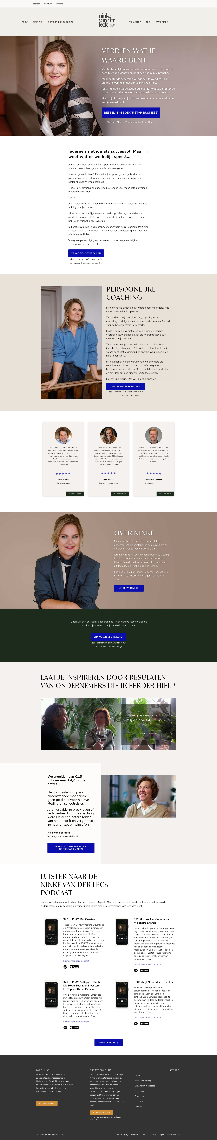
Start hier (38, 22)
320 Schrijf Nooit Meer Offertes (153, 982)
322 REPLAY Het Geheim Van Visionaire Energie (152, 921)
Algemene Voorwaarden (169, 1134)
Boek (148, 22)
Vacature (48, 3)
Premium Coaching (143, 1080)
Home (24, 22)
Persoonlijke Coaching (60, 22)
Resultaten (135, 22)
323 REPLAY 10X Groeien (79, 919)
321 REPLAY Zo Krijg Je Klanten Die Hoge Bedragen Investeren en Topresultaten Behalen (82, 985)
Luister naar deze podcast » (77, 960)
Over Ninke (162, 22)
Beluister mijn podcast (145, 1085)
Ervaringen (139, 1096)
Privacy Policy (122, 1134)
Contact (59, 3)
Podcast (36, 3)
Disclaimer (135, 1134)
